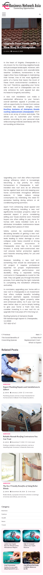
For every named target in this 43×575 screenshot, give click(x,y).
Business (5, 511)
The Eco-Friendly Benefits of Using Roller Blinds (20, 487)
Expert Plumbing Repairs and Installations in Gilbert (21, 388)
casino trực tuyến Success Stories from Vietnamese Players (11, 546)
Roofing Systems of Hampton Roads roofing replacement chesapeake (21, 110)
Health (4, 518)
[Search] (39, 14)
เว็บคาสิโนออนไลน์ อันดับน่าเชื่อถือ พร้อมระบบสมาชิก (31, 567)
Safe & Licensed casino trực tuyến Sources (29, 546)
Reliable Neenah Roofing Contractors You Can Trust (20, 437)
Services (7, 39)
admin (7, 51)
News (3, 521)
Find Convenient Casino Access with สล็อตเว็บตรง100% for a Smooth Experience (11, 568)
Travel (4, 525)
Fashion (4, 514)
